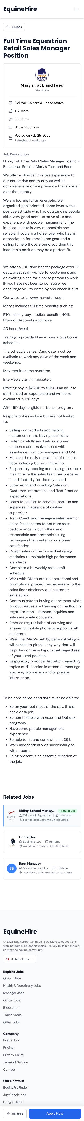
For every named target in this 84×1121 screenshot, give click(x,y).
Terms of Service (15, 1062)
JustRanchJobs (14, 1095)
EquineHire (20, 9)
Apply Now (54, 1113)
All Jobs (17, 27)
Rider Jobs (11, 1007)
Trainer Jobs (12, 1015)
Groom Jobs (12, 978)
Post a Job (11, 1040)
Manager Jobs (13, 993)
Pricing (8, 1047)
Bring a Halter (13, 1102)
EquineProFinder (15, 1087)
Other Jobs (11, 1022)
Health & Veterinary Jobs (22, 985)
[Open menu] (77, 9)
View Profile (42, 90)
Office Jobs (11, 1000)
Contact (9, 1069)
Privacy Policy (13, 1055)
